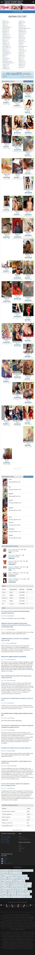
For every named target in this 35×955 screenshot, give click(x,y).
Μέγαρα (6, 43)
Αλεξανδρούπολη (8, 62)
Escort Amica (10, 703)
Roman (21, 906)
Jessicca (10, 561)
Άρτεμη (21, 40)
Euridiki (11, 500)
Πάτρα (5, 40)
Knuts (10, 479)
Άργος (21, 54)
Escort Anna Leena (11, 766)
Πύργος (6, 65)
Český (3, 905)
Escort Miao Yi (10, 616)
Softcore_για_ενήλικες (7, 875)
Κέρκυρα (6, 31)
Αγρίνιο (5, 21)
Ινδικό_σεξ (4, 891)
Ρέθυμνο (22, 61)
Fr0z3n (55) (16, 561)
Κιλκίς (5, 49)
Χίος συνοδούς (4, 839)
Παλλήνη (6, 28)
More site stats (17, 830)
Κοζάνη (22, 55)
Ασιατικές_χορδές (6, 870)
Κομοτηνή (6, 22)
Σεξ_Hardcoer (4, 873)
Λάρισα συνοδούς (5, 838)
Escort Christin (10, 788)
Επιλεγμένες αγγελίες (8, 476)
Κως (21, 58)
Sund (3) (13, 555)
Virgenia (10, 579)
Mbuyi (20, 846)
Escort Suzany (10, 718)
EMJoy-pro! (4, 598)
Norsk (15, 906)
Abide (20, 851)
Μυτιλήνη (6, 30)
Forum (3, 586)
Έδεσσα (22, 64)
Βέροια (22, 57)
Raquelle (11, 493)
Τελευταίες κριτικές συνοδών (10, 546)
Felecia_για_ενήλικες (16, 873)
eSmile (3, 595)
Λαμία (21, 21)
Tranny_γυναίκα (5, 896)
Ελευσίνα (6, 68)
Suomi (33, 905)
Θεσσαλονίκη (7, 61)
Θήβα (21, 24)
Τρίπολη (22, 65)
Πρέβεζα (6, 51)
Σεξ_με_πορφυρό (13, 878)
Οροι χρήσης (22, 838)
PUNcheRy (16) (17, 579)
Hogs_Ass (28, 886)
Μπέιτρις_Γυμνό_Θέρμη (7, 889)
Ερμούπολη (7, 48)
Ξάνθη (21, 43)
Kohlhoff (31, 665)
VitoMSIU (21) (16, 572)
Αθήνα (21, 36)
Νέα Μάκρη (6, 54)
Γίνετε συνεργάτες (24, 839)
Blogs (3, 608)
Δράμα (21, 52)
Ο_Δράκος (4, 894)
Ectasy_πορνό (12, 891)
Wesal (8, 773)
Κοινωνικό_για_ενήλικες (18, 896)
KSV (3, 603)
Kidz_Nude (29, 891)
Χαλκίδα (6, 45)
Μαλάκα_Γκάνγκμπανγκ (17, 886)
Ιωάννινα (22, 62)
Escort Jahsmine (11, 659)
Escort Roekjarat (11, 629)
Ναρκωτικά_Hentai (28, 870)
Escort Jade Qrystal (11, 643)
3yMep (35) (16, 567)
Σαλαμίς (22, 42)
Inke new (11, 522)
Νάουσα (6, 33)
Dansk (9, 905)
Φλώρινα (22, 27)
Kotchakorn (11, 529)
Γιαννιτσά (22, 51)
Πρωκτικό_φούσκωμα (23, 894)
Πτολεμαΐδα (7, 52)
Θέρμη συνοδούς (5, 841)
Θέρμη (21, 59)
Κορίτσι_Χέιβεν (20, 881)
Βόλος (5, 25)
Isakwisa (11, 508)
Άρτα (5, 57)
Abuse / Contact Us (20, 929)
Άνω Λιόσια (23, 33)
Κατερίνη (6, 36)
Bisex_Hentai (21, 891)
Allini (9, 549)
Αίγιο (5, 24)
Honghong (10, 567)
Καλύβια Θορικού (24, 28)
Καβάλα (22, 22)
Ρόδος (5, 55)
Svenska (27, 906)
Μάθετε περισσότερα (26, 76)
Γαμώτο (29, 896)
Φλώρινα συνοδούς (6, 836)
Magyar (10, 906)
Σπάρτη (22, 39)
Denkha (3, 686)
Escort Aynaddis (11, 750)
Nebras (10, 572)
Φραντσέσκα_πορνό (21, 889)
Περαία (21, 67)
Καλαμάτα (6, 58)
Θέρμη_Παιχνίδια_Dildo (7, 881)
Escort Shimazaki (11, 680)
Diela (20, 849)
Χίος (21, 45)
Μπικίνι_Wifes (5, 886)
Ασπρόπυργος (7, 27)
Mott (20, 845)
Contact (20, 836)
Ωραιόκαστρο (7, 37)
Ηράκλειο (6, 34)
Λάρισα (6, 42)
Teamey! (4, 601)
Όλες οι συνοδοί (5, 842)
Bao (10, 487)
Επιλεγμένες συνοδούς (8, 81)
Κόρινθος (22, 30)
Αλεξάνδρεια (23, 46)
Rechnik (4, 592)
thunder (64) (14, 549)
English (21, 905)
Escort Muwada (11, 730)
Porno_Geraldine (5, 883)
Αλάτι (29, 883)
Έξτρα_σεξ (4, 878)
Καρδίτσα (22, 31)
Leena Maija (21, 848)
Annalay (11, 535)
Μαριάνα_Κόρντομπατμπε (18, 883)
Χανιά (21, 48)
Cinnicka (23, 741)
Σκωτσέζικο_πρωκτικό (21, 875)
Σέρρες (5, 59)
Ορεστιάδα (7, 46)
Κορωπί (21, 49)
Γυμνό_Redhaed (17, 870)
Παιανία (22, 37)
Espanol (27, 905)
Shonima (19, 794)
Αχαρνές (22, 25)
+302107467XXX (18, 11)
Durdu (10, 517)
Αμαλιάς (6, 39)
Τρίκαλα (6, 64)
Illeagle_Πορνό (12, 894)
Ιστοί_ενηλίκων (24, 878)
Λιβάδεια (6, 67)
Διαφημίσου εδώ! (28, 81)
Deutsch (15, 905)
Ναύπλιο (22, 34)
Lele (9, 555)
